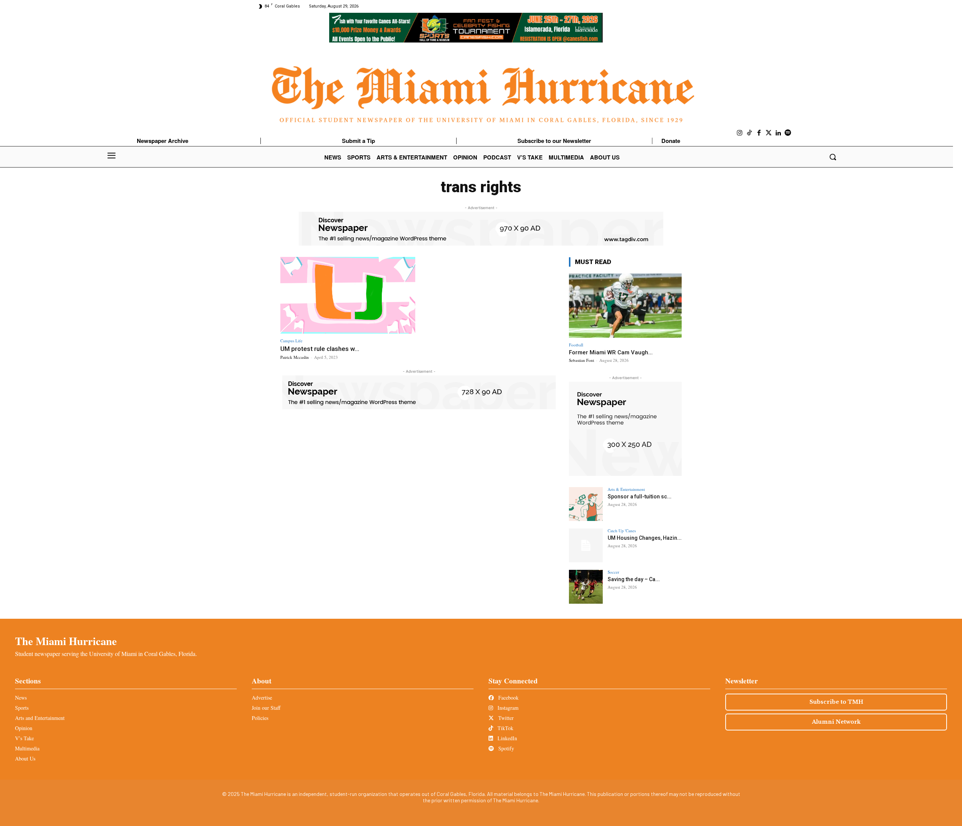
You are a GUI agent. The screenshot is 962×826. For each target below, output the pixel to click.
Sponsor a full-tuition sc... (640, 496)
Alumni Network (836, 721)
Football (576, 345)
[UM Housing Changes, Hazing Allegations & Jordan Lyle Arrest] (586, 545)
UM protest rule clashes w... (319, 348)
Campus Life (291, 341)
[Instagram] (740, 133)
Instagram (507, 707)
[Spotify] (788, 133)
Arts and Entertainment (40, 717)
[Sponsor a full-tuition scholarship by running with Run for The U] (586, 504)
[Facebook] (759, 133)
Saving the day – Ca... (634, 579)
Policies (260, 717)
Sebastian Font (581, 360)
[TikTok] (750, 133)
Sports (22, 707)
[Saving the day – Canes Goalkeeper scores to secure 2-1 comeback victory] (586, 587)
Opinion (23, 728)
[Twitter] (769, 133)
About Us (25, 758)
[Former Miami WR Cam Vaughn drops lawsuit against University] (625, 305)
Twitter (505, 717)
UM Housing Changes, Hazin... (645, 538)
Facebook (508, 697)
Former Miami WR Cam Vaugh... (611, 352)
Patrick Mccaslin (294, 357)
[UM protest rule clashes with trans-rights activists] (347, 295)
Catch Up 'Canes (622, 530)
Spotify (505, 748)
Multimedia (27, 748)
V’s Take (24, 738)
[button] (833, 157)
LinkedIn (506, 738)
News (21, 697)
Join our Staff (266, 707)
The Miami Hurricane (66, 641)
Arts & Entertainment (626, 489)
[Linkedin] (778, 133)
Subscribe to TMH (836, 701)
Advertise (262, 697)
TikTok (504, 728)
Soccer (613, 572)
